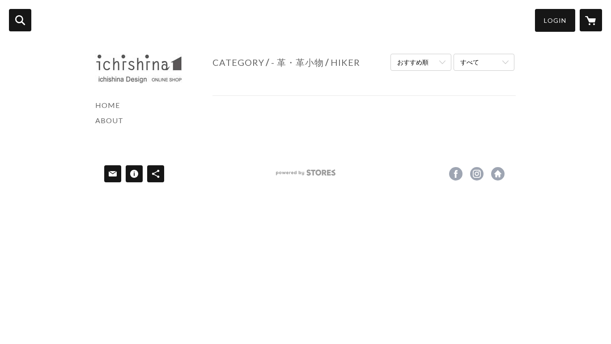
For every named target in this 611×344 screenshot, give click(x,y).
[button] (555, 20)
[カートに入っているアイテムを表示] (591, 20)
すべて (469, 62)
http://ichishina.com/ (498, 174)
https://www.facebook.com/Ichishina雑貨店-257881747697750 (455, 174)
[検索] (20, 20)
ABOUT (109, 120)
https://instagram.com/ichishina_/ (477, 174)
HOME (107, 105)
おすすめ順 (413, 62)
